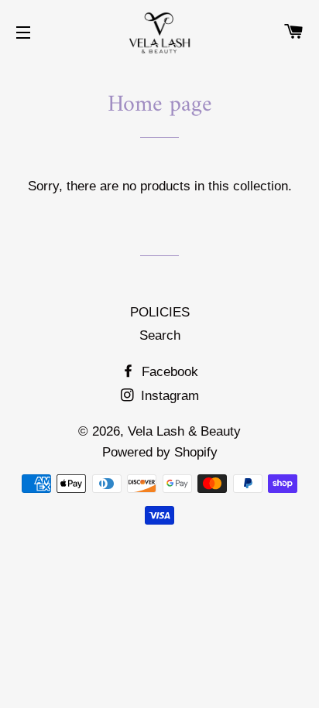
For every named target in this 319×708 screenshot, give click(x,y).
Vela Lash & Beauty (184, 431)
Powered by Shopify (160, 452)
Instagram (168, 395)
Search (159, 335)
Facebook (168, 371)
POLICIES (160, 312)
